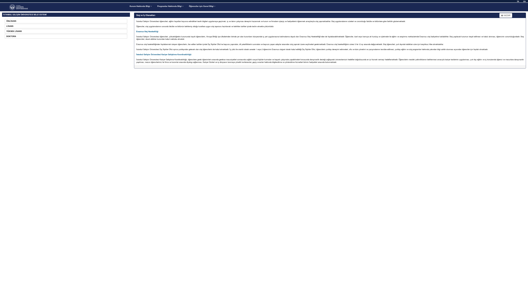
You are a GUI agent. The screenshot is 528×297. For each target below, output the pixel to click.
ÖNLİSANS (11, 21)
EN (524, 1)
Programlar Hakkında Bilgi (169, 6)
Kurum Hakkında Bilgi (140, 6)
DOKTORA (11, 36)
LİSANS (9, 26)
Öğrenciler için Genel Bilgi (201, 6)
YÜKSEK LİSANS (14, 31)
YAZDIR (506, 15)
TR (518, 1)
